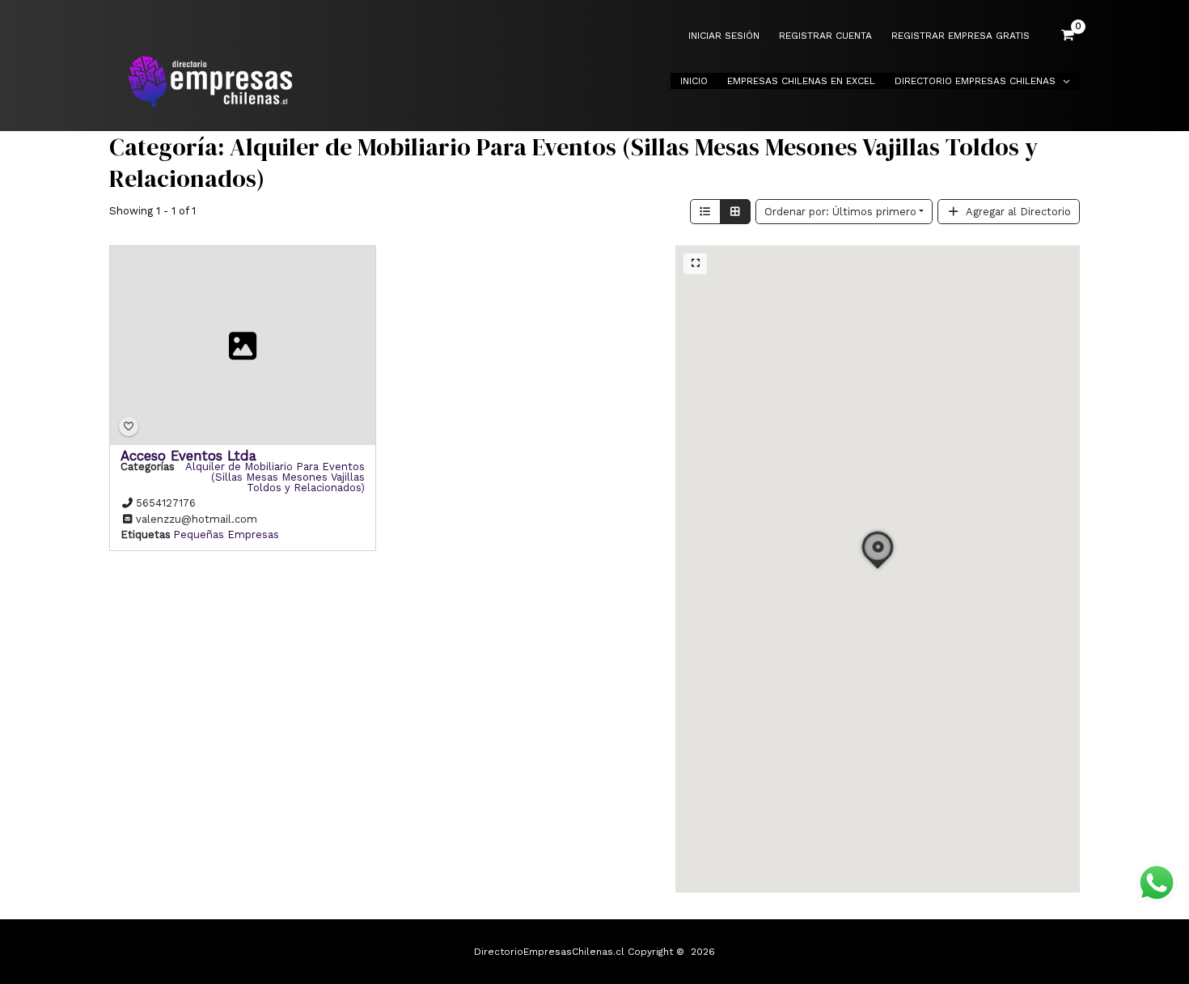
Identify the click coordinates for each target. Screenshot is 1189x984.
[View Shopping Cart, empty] (1068, 35)
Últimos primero (840, 212)
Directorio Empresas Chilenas (975, 81)
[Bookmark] (128, 427)
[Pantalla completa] (695, 263)
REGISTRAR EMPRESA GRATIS (960, 36)
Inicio (694, 81)
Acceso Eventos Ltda (188, 455)
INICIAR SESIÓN (724, 36)
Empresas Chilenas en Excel (801, 81)
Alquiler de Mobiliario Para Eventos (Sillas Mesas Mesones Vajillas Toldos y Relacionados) (275, 477)
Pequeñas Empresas (226, 534)
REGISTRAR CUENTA (825, 36)
